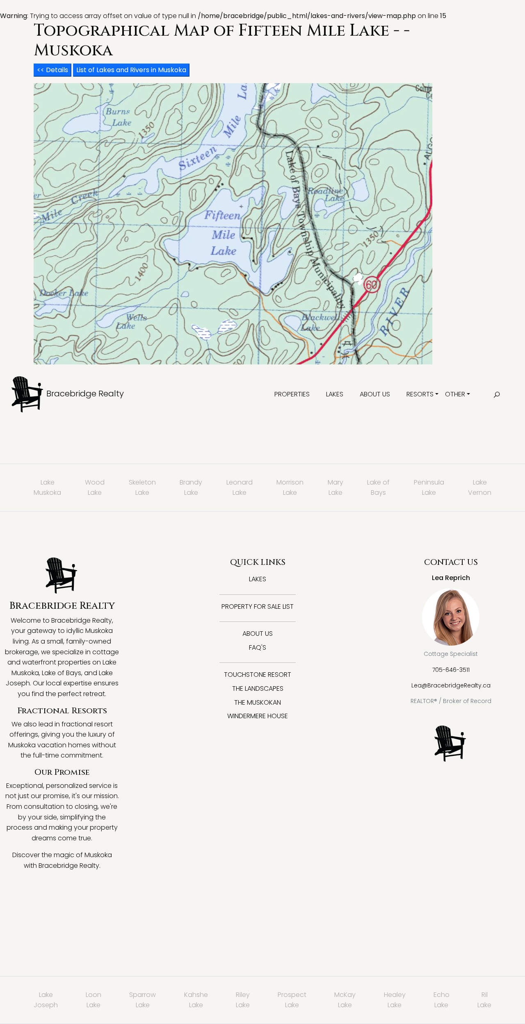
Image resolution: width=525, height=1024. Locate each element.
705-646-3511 (451, 670)
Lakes (334, 394)
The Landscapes (257, 688)
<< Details (52, 70)
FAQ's (257, 647)
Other (455, 394)
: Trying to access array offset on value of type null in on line (245, 510)
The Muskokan (257, 702)
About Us (375, 394)
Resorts (420, 394)
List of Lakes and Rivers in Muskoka (131, 70)
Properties (292, 394)
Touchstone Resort (257, 674)
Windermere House (257, 716)
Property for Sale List (257, 606)
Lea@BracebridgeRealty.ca (451, 685)
